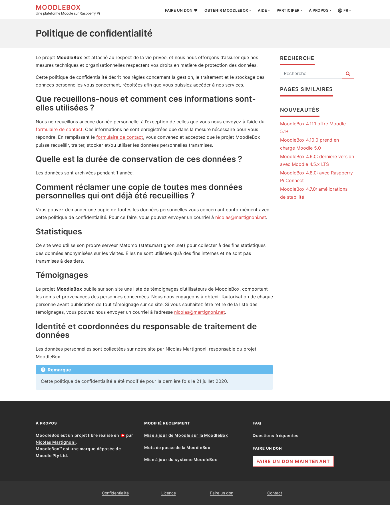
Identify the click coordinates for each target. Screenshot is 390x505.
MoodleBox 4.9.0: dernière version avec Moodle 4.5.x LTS (317, 160)
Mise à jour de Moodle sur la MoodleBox (186, 435)
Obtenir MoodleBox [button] (226, 10)
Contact (274, 492)
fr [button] (345, 10)
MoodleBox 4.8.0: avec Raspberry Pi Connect (316, 176)
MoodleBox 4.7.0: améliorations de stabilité (313, 193)
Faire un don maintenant (293, 461)
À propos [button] (318, 10)
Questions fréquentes (275, 435)
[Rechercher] (348, 73)
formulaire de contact (59, 129)
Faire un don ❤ (181, 10)
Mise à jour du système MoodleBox (180, 459)
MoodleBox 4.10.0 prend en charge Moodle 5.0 (309, 143)
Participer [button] (288, 10)
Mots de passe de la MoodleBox (177, 447)
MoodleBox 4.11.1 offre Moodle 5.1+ (313, 127)
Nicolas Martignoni (56, 442)
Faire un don (221, 492)
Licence (168, 492)
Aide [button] (262, 10)
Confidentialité (115, 492)
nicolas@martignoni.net (240, 217)
